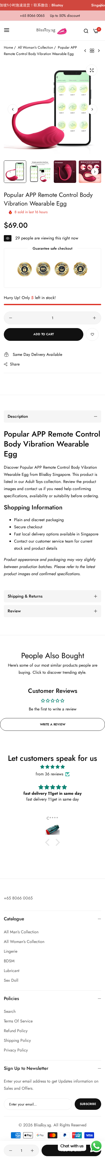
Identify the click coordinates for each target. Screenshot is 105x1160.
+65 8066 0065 (18, 898)
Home (8, 47)
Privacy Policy (16, 1050)
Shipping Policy (17, 1040)
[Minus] (10, 317)
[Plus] (94, 317)
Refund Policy (16, 1031)
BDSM (9, 961)
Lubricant (11, 971)
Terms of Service (18, 1021)
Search (10, 1011)
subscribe (88, 1104)
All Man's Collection (21, 932)
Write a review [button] (52, 724)
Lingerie (10, 951)
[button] (92, 109)
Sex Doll (11, 980)
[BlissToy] (52, 30)
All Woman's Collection (35, 47)
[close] (101, 5)
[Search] (86, 30)
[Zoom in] (91, 70)
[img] (52, 767)
